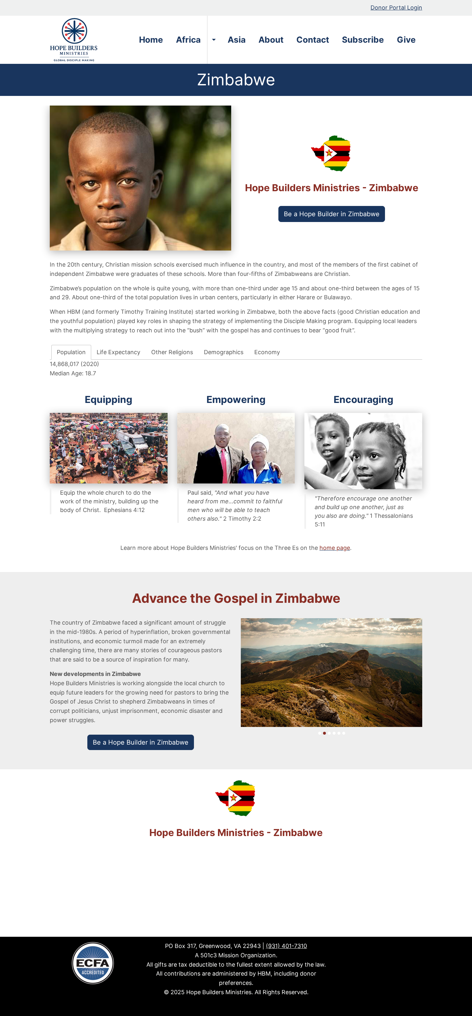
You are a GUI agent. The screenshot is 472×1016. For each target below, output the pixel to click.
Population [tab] (71, 351)
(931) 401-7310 (286, 946)
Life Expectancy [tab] (118, 351)
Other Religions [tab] (172, 351)
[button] (331, 214)
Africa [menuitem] (188, 40)
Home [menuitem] (151, 40)
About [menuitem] (271, 40)
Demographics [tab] (223, 351)
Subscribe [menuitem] (363, 40)
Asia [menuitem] (237, 40)
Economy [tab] (267, 351)
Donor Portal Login (396, 7)
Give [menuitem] (406, 40)
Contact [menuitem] (312, 40)
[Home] (76, 40)
